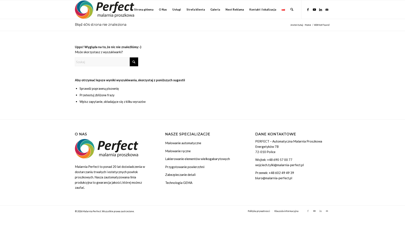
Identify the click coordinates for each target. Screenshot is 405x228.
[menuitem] (143, 9)
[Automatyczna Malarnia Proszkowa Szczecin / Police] (104, 9)
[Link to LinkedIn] (320, 9)
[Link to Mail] (327, 9)
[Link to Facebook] (308, 9)
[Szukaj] (292, 9)
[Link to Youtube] (314, 9)
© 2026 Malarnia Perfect (88, 211)
